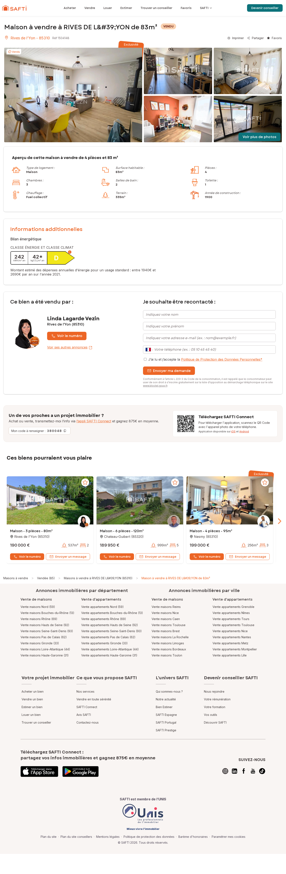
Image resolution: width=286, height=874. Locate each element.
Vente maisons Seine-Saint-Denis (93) (47, 631)
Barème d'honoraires (193, 836)
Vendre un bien (32, 699)
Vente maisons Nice (165, 613)
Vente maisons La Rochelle (170, 637)
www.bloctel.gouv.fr (155, 385)
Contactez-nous (87, 722)
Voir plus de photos (259, 137)
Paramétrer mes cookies (228, 836)
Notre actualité (166, 699)
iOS (233, 431)
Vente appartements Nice (230, 631)
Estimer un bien (32, 707)
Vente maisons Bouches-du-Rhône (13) (47, 613)
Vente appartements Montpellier (235, 649)
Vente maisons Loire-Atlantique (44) (45, 649)
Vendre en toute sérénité (93, 699)
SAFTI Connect (86, 707)
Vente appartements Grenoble (233, 607)
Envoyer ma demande (172, 370)
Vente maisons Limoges (168, 643)
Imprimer (238, 38)
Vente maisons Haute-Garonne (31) (45, 655)
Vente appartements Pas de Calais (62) (108, 637)
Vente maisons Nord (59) (38, 607)
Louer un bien (31, 714)
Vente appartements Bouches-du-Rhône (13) (112, 613)
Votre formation (214, 707)
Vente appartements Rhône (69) (103, 619)
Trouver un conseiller (36, 722)
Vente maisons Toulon (167, 655)
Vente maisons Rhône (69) (39, 619)
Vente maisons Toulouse (169, 625)
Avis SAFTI (83, 714)
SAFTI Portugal (166, 722)
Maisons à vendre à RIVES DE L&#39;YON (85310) (98, 578)
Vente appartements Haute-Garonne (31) (109, 655)
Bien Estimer (164, 707)
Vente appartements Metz (230, 643)
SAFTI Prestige (166, 730)
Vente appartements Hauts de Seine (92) (109, 625)
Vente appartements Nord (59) (102, 607)
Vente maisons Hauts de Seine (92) (45, 625)
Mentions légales (108, 836)
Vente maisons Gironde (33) (40, 643)
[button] (50, 500)
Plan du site (49, 836)
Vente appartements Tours (231, 619)
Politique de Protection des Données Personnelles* (221, 359)
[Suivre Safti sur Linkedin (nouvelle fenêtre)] (234, 771)
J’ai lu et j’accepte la (205, 359)
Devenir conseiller (264, 8)
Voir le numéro (69, 335)
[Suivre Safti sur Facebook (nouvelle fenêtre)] (243, 771)
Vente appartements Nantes (232, 637)
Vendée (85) (46, 578)
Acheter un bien (33, 691)
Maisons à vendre (15, 578)
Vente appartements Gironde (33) (104, 643)
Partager (258, 38)
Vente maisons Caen (166, 619)
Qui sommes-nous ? (169, 691)
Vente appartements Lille (230, 655)
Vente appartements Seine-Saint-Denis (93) (111, 631)
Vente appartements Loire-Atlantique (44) (110, 649)
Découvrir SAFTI (215, 722)
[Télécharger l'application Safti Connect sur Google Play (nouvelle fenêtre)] (80, 771)
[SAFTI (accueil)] (14, 8)
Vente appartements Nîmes (231, 613)
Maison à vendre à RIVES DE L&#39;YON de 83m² (176, 578)
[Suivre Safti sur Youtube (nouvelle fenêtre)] (253, 771)
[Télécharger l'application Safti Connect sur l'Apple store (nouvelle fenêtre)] (39, 771)
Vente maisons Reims (166, 607)
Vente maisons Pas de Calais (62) (44, 637)
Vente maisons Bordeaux (169, 649)
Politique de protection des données (149, 836)
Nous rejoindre (214, 691)
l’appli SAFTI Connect (93, 421)
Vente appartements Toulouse (233, 625)
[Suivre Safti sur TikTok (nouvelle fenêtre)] (262, 771)
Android (244, 431)
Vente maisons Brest (166, 631)
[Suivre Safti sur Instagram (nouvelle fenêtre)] (225, 771)
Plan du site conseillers (76, 836)
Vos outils (210, 714)
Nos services (85, 691)
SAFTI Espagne (166, 714)
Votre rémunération (217, 699)
